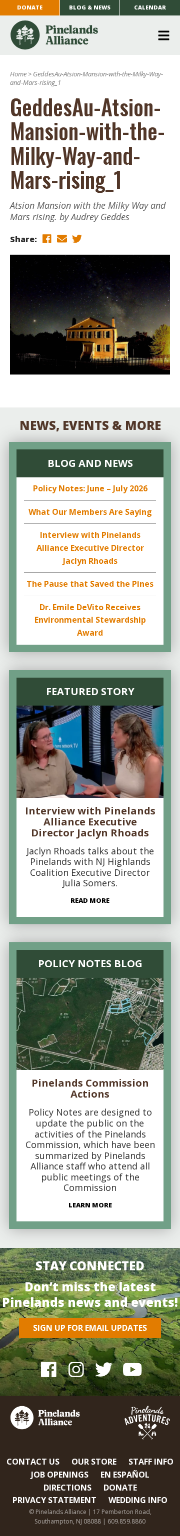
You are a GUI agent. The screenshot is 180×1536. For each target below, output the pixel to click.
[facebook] (47, 238)
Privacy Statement (54, 1500)
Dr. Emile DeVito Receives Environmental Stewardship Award (90, 620)
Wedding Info (138, 1500)
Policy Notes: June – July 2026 (90, 488)
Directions (68, 1487)
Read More (90, 900)
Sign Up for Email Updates (90, 1327)
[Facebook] (49, 1369)
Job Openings (59, 1474)
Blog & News (89, 7)
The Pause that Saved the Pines (90, 583)
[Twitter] (103, 1369)
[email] (62, 238)
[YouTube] (131, 1369)
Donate (29, 7)
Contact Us (33, 1461)
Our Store (94, 1461)
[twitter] (77, 238)
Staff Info (151, 1461)
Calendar (150, 7)
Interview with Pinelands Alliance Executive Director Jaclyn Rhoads (90, 547)
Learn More (90, 1204)
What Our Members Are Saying (90, 511)
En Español (125, 1474)
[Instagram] (76, 1369)
